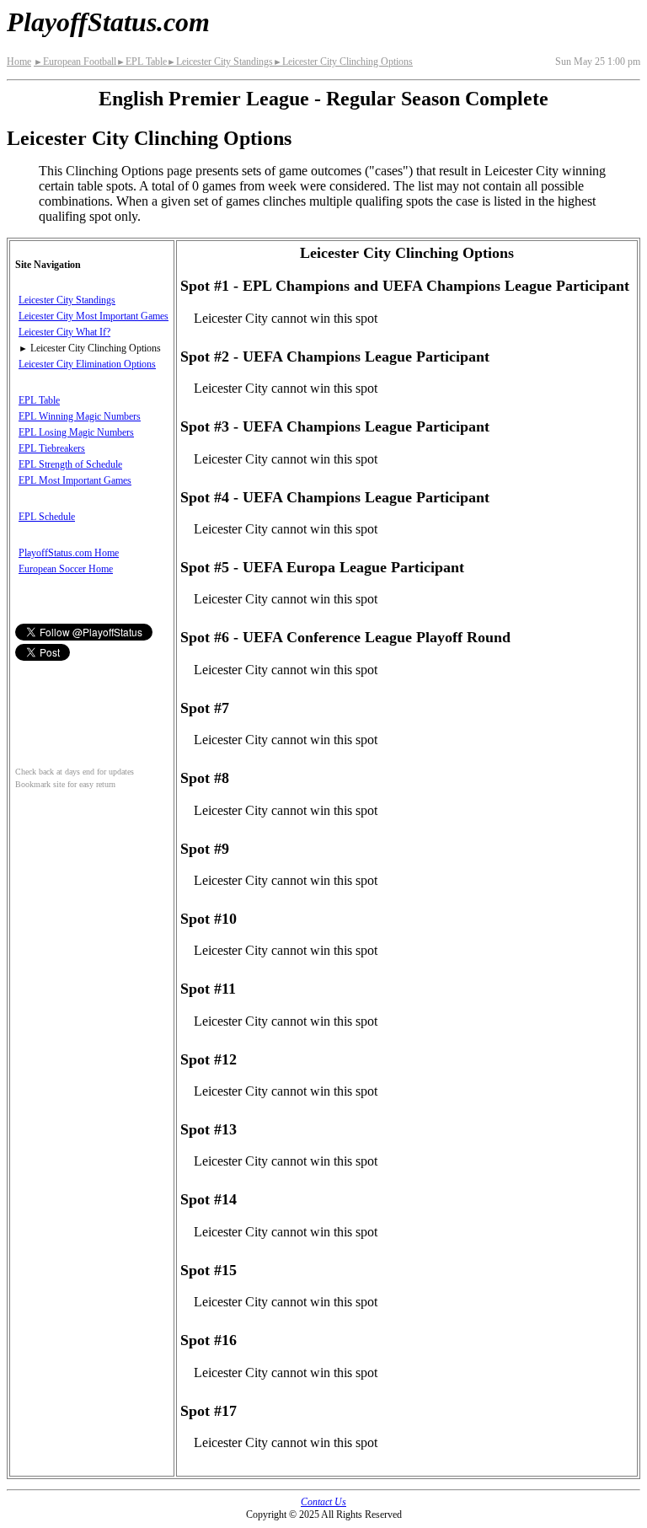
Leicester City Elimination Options (87, 364)
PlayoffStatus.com (108, 22)
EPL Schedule (47, 517)
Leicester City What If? (64, 332)
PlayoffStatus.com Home (69, 553)
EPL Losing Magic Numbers (76, 432)
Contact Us (323, 1502)
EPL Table (141, 61)
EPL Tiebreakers (52, 448)
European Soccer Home (66, 569)
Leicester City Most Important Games (93, 316)
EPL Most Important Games (75, 480)
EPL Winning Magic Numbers (80, 416)
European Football (75, 61)
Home (19, 61)
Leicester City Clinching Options (343, 61)
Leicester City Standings (220, 61)
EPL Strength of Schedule (70, 464)
